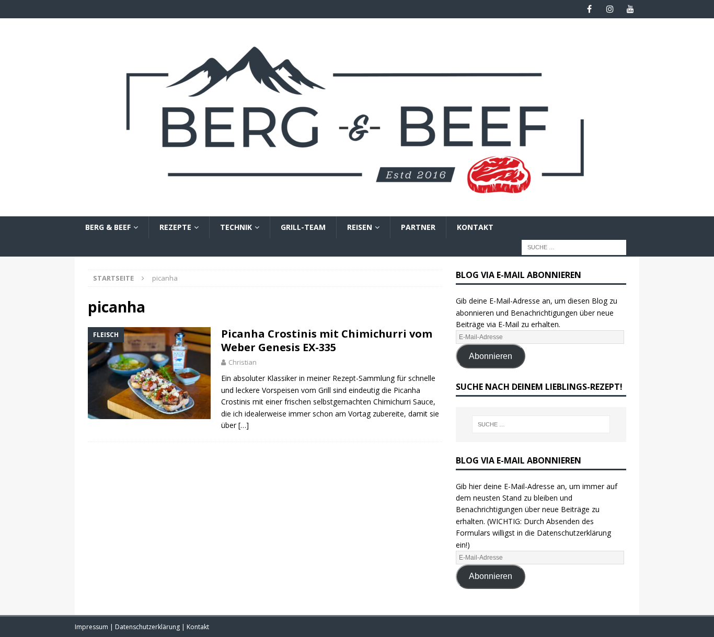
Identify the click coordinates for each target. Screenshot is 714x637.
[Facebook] (589, 9)
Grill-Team (303, 227)
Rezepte (175, 227)
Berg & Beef (108, 227)
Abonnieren (490, 356)
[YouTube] (630, 9)
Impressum (92, 626)
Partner (418, 227)
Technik (236, 227)
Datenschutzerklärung (148, 626)
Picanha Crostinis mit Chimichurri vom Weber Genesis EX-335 (326, 340)
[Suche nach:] (574, 247)
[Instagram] (610, 9)
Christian (242, 362)
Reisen (359, 227)
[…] (243, 425)
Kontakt (475, 227)
